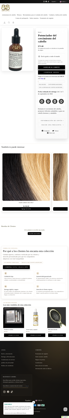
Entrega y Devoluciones (8, 356)
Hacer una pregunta (52, 125)
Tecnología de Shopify (34, 411)
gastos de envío (44, 48)
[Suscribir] (27, 386)
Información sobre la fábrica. (43, 368)
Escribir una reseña (34, 233)
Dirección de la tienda (41, 365)
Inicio (39, 32)
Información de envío (51, 120)
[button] (33, 402)
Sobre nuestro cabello (41, 356)
